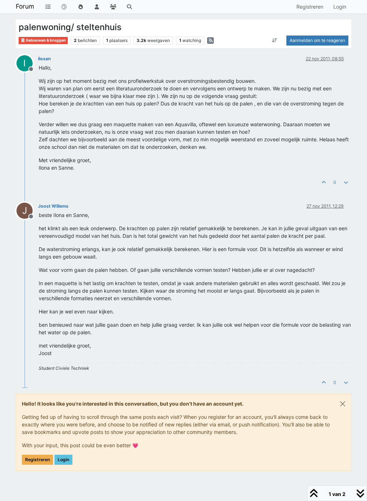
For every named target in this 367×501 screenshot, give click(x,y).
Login (63, 459)
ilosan (44, 58)
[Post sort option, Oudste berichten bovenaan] (275, 41)
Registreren (37, 459)
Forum (25, 6)
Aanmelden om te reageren (317, 40)
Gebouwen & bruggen (45, 40)
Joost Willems (53, 206)
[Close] (342, 403)
